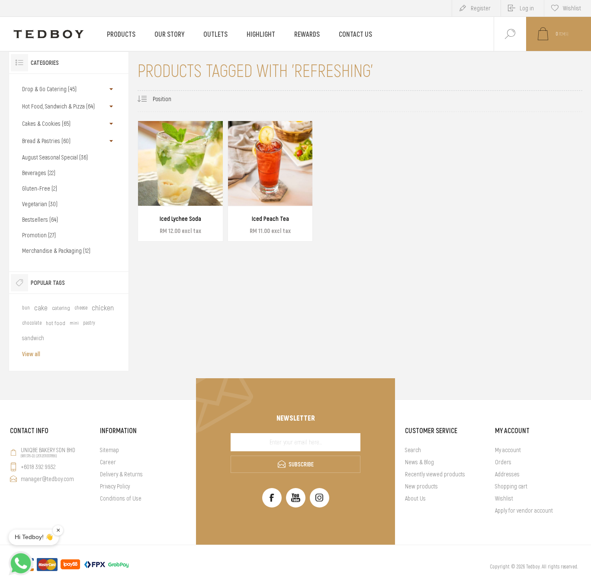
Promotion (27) (39, 235)
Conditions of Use (120, 498)
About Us (415, 498)
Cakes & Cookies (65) (46, 123)
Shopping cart (511, 486)
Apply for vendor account (524, 510)
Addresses (507, 474)
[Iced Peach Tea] (270, 181)
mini (74, 323)
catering (61, 308)
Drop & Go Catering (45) (49, 89)
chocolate (32, 323)
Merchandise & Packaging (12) (56, 250)
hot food (55, 323)
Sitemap (109, 450)
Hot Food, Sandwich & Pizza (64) (58, 106)
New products (421, 486)
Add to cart (171, 214)
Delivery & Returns (121, 474)
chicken (103, 307)
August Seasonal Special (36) (55, 157)
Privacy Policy (115, 486)
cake (41, 307)
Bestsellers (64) (40, 219)
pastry (89, 323)
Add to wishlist (190, 214)
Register (481, 8)
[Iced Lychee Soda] (180, 181)
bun (26, 308)
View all (31, 354)
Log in (527, 8)
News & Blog (419, 462)
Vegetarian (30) (40, 204)
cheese (80, 308)
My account (508, 450)
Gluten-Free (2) (39, 188)
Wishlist (504, 498)
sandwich (33, 338)
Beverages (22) (38, 172)
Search (413, 450)
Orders (503, 462)
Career (108, 462)
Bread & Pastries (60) (46, 140)
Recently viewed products (435, 474)
